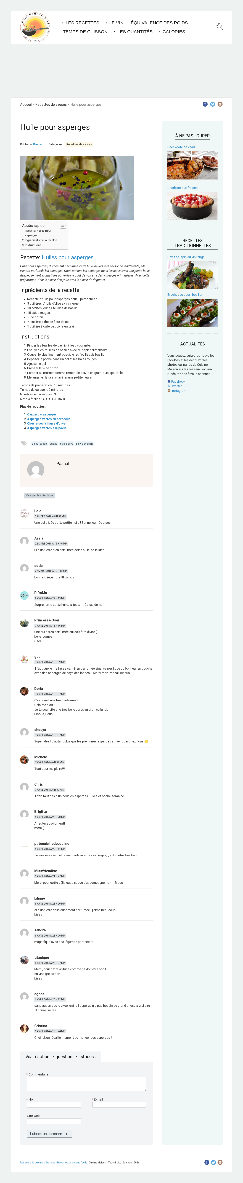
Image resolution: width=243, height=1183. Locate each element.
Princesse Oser (46, 620)
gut (37, 656)
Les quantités (135, 31)
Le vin (116, 22)
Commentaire (37, 1074)
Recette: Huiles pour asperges (38, 233)
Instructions (33, 245)
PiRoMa (40, 593)
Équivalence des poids (159, 22)
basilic (53, 443)
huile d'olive (66, 443)
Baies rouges (39, 443)
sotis (38, 566)
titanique (41, 957)
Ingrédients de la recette (41, 240)
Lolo (37, 511)
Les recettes (82, 22)
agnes (39, 994)
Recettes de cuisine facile (72, 1162)
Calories (174, 31)
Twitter (176, 386)
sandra (40, 930)
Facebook (178, 381)
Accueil (26, 104)
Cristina (40, 1026)
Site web (33, 1116)
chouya (40, 730)
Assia (38, 538)
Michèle (40, 757)
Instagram (178, 391)
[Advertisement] (121, 71)
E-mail (98, 1099)
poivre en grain (84, 443)
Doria (38, 688)
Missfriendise (45, 871)
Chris (38, 784)
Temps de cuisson (85, 31)
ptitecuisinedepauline (51, 843)
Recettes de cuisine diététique (37, 1162)
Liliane (39, 898)
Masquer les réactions (39, 495)
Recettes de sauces (51, 104)
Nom (31, 1099)
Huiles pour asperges (68, 257)
